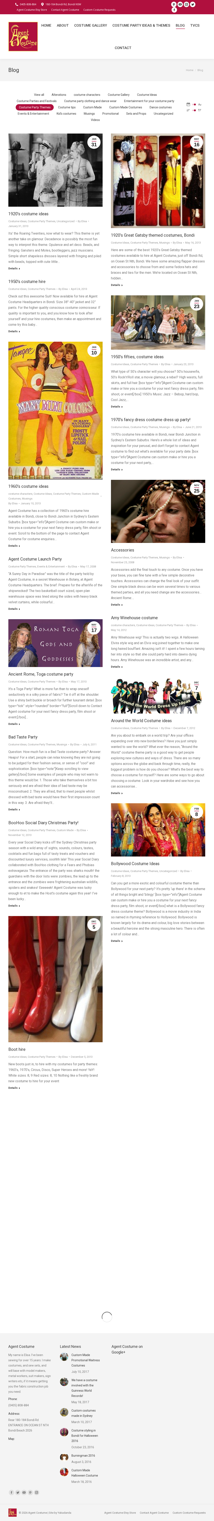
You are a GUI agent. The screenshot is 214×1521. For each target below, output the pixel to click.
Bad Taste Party (22, 737)
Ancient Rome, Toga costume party (40, 674)
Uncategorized (163, 113)
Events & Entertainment (33, 113)
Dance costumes (161, 107)
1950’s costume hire (27, 281)
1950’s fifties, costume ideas (137, 356)
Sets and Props (136, 113)
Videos (95, 120)
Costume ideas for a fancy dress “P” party (149, 1229)
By (82, 221)
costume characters (87, 94)
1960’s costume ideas (28, 486)
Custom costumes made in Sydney (83, 1413)
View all (39, 94)
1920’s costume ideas (28, 213)
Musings (89, 113)
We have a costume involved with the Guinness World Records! (84, 1388)
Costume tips (67, 107)
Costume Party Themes (35, 107)
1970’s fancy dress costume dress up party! (150, 419)
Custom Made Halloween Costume (84, 1473)
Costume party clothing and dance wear (90, 101)
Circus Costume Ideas (131, 990)
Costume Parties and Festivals (37, 101)
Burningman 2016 (83, 1455)
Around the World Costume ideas (141, 720)
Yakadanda (64, 1512)
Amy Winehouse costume (134, 617)
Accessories (122, 550)
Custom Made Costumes (125, 107)
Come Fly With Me (128, 1085)
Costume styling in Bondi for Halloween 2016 (84, 1436)
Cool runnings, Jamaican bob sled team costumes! (54, 1101)
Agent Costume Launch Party (35, 559)
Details (13, 268)
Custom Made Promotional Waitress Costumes (85, 1360)
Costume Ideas (147, 94)
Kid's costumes (66, 113)
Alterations (59, 94)
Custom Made (92, 107)
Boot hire (16, 1049)
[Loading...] (107, 1317)
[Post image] (64, 1356)
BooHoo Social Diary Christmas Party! (43, 822)
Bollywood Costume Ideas (135, 863)
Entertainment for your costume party (149, 101)
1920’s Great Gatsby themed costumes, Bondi (153, 235)
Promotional (110, 113)
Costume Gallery (119, 94)
